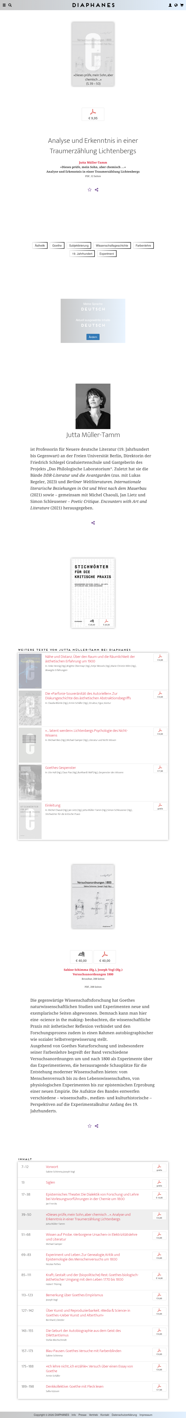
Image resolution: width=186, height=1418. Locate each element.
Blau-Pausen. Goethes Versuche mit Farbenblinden (83, 1351)
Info (74, 1415)
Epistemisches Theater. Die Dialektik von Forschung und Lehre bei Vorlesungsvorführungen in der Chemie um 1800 (92, 1196)
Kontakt (104, 1415)
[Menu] (4, 5)
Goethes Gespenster (60, 768)
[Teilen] (96, 190)
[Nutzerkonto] (170, 5)
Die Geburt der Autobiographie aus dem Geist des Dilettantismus (83, 1333)
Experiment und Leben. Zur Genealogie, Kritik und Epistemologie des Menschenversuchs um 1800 (83, 1257)
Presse (82, 1415)
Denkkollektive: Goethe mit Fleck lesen (75, 1386)
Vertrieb (93, 1415)
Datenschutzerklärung (124, 1415)
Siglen (50, 1182)
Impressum (146, 1415)
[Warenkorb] (181, 5)
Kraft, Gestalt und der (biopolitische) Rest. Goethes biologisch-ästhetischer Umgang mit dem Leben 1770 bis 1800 (92, 1277)
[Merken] (90, 190)
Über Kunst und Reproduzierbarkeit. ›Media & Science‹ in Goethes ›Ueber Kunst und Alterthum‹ (88, 1312)
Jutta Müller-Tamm (93, 162)
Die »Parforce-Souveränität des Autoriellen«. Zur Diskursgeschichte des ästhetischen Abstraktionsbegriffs (88, 695)
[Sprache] (176, 5)
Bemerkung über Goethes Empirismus (74, 1295)
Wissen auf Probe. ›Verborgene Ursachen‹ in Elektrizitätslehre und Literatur (91, 1236)
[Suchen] (10, 5)
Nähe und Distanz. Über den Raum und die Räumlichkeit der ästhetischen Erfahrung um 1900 (90, 658)
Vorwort (52, 1167)
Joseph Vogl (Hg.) (110, 970)
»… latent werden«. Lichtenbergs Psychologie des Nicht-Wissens (86, 732)
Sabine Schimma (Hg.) (80, 970)
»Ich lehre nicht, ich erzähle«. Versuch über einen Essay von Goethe (89, 1368)
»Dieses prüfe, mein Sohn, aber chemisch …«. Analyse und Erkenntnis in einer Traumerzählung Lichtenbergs (88, 1216)
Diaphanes (93, 5)
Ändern (93, 337)
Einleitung (52, 805)
